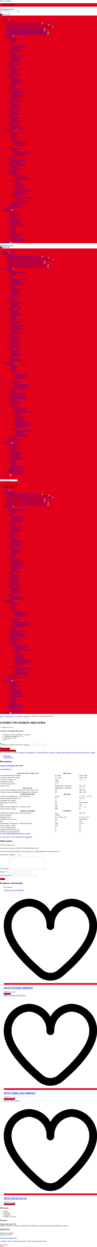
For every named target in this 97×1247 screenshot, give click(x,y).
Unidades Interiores (17, 240)
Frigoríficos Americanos (22, 189)
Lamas (13, 230)
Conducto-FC (15, 105)
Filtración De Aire (13, 111)
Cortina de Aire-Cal (17, 128)
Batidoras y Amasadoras (18, 165)
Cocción (10, 131)
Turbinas (14, 218)
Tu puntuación (5, 854)
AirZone (10, 63)
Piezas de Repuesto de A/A (16, 225)
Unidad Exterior (16, 222)
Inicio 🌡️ (6, 19)
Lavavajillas (11, 158)
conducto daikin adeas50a (63, 752)
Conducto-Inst (15, 94)
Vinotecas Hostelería (21, 201)
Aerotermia (11, 53)
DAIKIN (12, 766)
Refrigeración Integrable (18, 203)
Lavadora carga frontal (22, 152)
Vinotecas (14, 204)
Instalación (14, 119)
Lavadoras (14, 150)
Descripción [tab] (7, 756)
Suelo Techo (15, 73)
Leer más (6, 994)
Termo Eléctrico (16, 51)
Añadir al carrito (5, 748)
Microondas (14, 138)
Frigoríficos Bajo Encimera (23, 191)
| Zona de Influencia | (10, 21)
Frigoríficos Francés (21, 193)
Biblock (13, 54)
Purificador (14, 112)
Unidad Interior (16, 223)
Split (12, 87)
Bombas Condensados (18, 39)
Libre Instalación (16, 162)
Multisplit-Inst (15, 97)
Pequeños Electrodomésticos (16, 164)
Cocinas (13, 135)
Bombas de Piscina (13, 65)
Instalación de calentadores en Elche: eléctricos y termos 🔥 (25, 23)
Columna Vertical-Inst (17, 92)
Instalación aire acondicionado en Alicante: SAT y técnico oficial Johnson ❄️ (31, 27)
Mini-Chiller (15, 58)
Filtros (13, 216)
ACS (9, 44)
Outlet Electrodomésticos (15, 206)
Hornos (13, 136)
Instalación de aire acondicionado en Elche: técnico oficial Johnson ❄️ (29, 25)
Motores (13, 232)
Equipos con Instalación (15, 88)
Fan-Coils (10, 102)
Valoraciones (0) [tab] (9, 757)
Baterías (13, 213)
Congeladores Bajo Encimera (24, 179)
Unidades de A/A (13, 237)
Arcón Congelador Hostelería (24, 198)
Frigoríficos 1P (19, 184)
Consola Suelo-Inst (17, 95)
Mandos (13, 41)
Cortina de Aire (16, 126)
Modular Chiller (16, 59)
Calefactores (15, 78)
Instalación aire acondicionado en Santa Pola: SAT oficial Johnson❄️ (28, 34)
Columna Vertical (16, 70)
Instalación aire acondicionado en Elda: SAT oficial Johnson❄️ (26, 30)
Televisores (11, 208)
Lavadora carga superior (22, 153)
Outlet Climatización (14, 114)
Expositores (18, 199)
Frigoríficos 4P (19, 187)
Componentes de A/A (14, 211)
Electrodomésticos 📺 (10, 129)
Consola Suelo (15, 80)
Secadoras (14, 157)
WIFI (13, 42)
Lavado (10, 146)
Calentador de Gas (16, 49)
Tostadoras (14, 170)
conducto (52, 752)
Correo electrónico (6, 875)
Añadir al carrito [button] (9, 1099)
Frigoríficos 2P (19, 186)
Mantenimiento (15, 121)
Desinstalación (15, 117)
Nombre (3, 872)
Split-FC (13, 107)
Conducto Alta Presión (14, 75)
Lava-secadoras (16, 148)
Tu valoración (4, 868)
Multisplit (14, 83)
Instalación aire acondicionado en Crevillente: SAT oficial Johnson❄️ (28, 32)
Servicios (10, 116)
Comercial (11, 66)
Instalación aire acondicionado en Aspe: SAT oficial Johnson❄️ (27, 28)
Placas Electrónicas (17, 234)
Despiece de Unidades (14, 220)
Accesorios (11, 37)
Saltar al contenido (5, 1)
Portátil (13, 85)
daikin (74, 752)
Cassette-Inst (15, 90)
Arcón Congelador (20, 175)
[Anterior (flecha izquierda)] (1, 1246)
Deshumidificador (16, 82)
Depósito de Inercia (17, 56)
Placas (13, 140)
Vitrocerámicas (19, 145)
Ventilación (11, 124)
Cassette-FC (15, 104)
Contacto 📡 (7, 242)
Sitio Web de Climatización (24, 837)
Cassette (13, 68)
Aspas (13, 227)
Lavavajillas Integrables (18, 160)
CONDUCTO (4, 766)
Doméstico (11, 76)
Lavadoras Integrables (18, 155)
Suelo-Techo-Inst (16, 100)
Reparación (14, 123)
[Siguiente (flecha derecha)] (2, 1246)
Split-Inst (14, 99)
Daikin (93, 752)
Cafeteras (14, 167)
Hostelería (14, 196)
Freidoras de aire (16, 169)
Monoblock (14, 61)
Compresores (15, 215)
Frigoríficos (14, 181)
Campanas (14, 133)
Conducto (14, 71)
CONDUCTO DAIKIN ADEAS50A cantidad (14, 745)
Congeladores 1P (20, 177)
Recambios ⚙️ (8, 210)
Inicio (1, 716)
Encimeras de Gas (20, 141)
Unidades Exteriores (17, 239)
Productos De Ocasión (14, 235)
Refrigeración (12, 172)
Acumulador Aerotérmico (19, 46)
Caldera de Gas (16, 47)
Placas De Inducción (21, 143)
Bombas (13, 228)
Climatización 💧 (9, 36)
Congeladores (15, 174)
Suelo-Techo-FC (16, 109)
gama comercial (81, 752)
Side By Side (19, 194)
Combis (17, 182)
